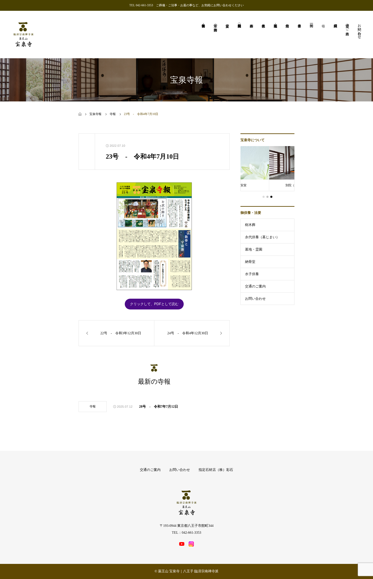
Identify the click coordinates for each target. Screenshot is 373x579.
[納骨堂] (287, 34)
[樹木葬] (251, 34)
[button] (263, 197)
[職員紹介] (335, 34)
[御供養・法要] (204, 34)
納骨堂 (250, 261)
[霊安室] (227, 34)
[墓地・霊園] (275, 34)
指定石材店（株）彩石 (216, 470)
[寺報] (324, 34)
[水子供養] (299, 34)
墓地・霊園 (253, 249)
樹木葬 (250, 225)
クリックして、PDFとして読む (154, 304)
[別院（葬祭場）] (239, 34)
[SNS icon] (181, 544)
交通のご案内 (255, 286)
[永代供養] (264, 34)
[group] (267, 168)
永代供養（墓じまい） (262, 237)
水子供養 (252, 274)
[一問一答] (311, 34)
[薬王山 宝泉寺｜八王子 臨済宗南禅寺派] (23, 34)
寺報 (93, 406)
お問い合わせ (255, 298)
